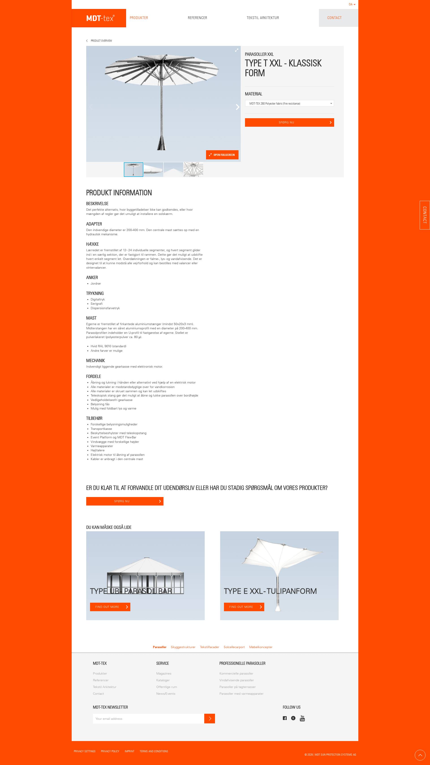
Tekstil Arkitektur (263, 18)
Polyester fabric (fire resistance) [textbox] (274, 103)
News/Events (165, 694)
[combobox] (289, 103)
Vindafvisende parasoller (236, 680)
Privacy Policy (110, 751)
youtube (302, 718)
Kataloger (163, 680)
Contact (334, 18)
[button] (236, 50)
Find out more (107, 607)
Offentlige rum (166, 687)
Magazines (163, 673)
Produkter (139, 18)
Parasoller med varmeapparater (241, 694)
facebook (285, 718)
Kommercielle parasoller (236, 673)
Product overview (101, 40)
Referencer (197, 18)
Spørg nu (286, 122)
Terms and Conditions (154, 751)
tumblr (293, 718)
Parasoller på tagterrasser (237, 687)
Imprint (129, 751)
